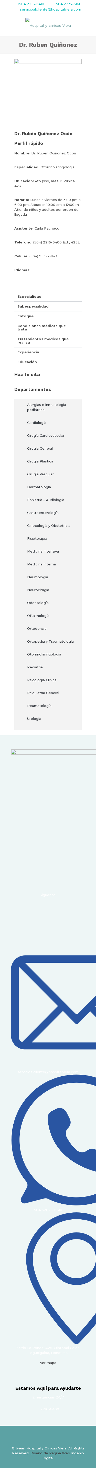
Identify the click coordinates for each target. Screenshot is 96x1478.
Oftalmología (38, 616)
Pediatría (35, 667)
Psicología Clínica (42, 680)
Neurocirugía (38, 590)
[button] (48, 297)
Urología (34, 718)
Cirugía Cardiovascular (46, 435)
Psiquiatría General (43, 693)
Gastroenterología (43, 513)
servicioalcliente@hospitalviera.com (50, 9)
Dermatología (39, 487)
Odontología (38, 603)
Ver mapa (48, 1363)
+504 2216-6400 (31, 4)
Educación (27, 362)
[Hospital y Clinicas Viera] (48, 25)
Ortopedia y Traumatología (50, 641)
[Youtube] (55, 908)
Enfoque (25, 316)
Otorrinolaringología (44, 654)
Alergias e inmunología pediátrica (46, 407)
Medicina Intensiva (43, 551)
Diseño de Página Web (50, 1453)
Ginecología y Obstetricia (48, 525)
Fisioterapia (37, 538)
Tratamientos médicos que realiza (43, 340)
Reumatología (39, 706)
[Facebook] (27, 908)
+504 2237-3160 (67, 4)
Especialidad (29, 296)
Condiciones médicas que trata (41, 327)
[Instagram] (41, 908)
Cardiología (36, 423)
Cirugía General (40, 448)
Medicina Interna (41, 564)
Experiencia (28, 352)
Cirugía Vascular (40, 474)
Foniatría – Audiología (45, 500)
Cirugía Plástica (40, 461)
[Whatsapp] (68, 908)
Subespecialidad (33, 306)
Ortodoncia (37, 628)
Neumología (37, 577)
